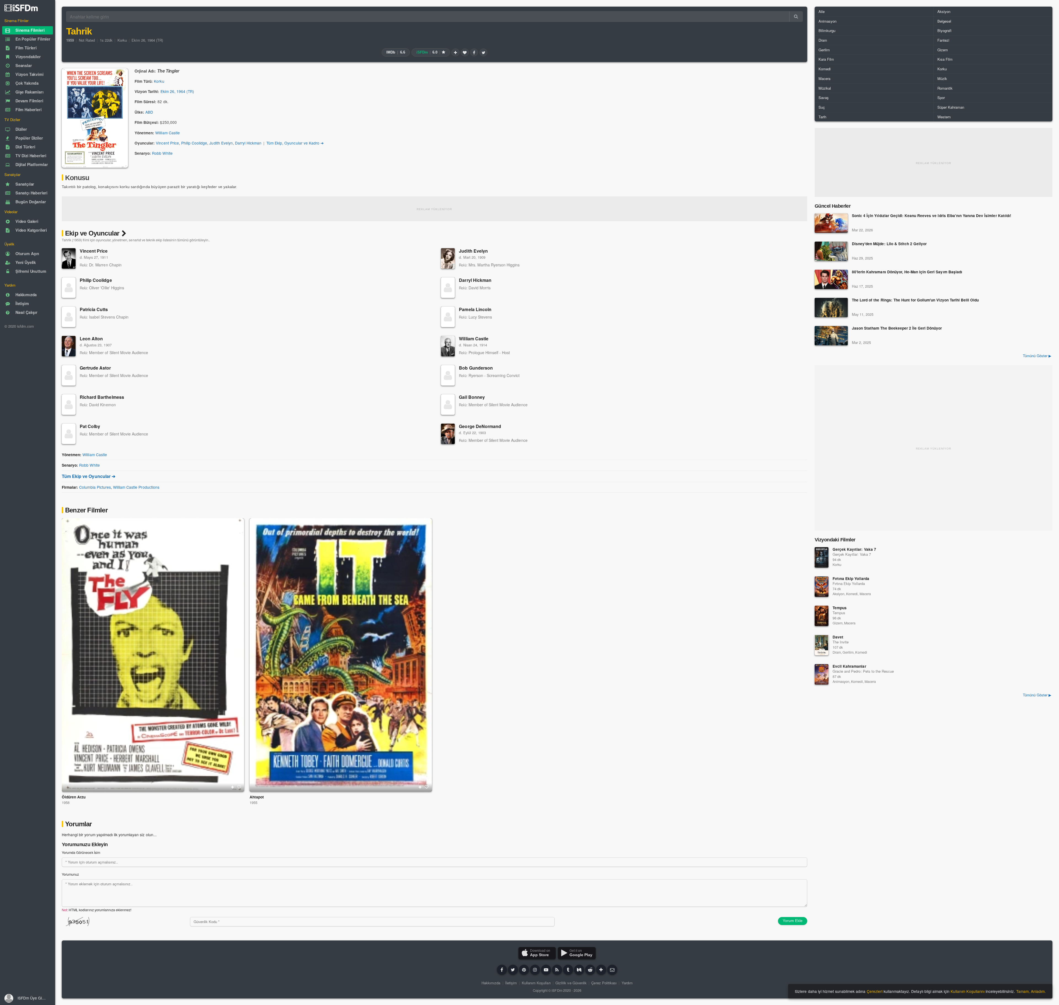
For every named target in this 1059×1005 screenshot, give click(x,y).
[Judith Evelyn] (448, 258)
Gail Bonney (472, 397)
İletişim (511, 982)
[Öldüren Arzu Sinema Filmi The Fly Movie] (153, 655)
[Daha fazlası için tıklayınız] (601, 970)
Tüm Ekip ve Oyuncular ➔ (88, 476)
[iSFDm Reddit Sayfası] (590, 970)
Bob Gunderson (476, 368)
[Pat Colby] (69, 434)
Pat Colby (90, 426)
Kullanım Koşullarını (968, 991)
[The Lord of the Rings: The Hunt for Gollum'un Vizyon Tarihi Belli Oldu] (831, 307)
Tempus (840, 607)
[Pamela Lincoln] (448, 317)
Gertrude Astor (95, 368)
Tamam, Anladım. (1031, 991)
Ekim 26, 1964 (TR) (147, 40)
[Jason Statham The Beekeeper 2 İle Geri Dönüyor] (831, 335)
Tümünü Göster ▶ (1037, 355)
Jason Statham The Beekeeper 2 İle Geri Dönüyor (897, 328)
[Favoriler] (465, 52)
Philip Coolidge (194, 143)
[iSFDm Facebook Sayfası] (502, 970)
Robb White (162, 153)
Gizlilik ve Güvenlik (571, 982)
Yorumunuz (70, 874)
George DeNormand (480, 426)
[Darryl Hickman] (448, 287)
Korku (122, 40)
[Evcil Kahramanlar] (821, 674)
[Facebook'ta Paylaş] (474, 52)
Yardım (627, 982)
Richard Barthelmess (102, 397)
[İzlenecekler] (455, 52)
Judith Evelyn (220, 143)
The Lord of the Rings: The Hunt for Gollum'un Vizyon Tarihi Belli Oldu (915, 300)
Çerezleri (874, 991)
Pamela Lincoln (475, 309)
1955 (253, 802)
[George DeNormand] (448, 434)
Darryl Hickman (248, 143)
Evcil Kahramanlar (849, 666)
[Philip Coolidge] (69, 287)
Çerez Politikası (604, 982)
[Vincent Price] (69, 258)
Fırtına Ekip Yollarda (851, 578)
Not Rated (87, 40)
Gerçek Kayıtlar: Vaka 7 (854, 549)
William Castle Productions (136, 487)
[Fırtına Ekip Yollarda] (821, 586)
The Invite (841, 642)
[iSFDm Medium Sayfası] (579, 970)
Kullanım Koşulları (536, 982)
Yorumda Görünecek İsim (81, 852)
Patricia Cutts (94, 309)
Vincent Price (167, 143)
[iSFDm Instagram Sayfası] (535, 970)
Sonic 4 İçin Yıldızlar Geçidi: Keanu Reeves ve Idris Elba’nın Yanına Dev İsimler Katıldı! (931, 215)
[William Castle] (448, 346)
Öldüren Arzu (73, 797)
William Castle (167, 132)
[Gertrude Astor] (69, 375)
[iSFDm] (21, 8)
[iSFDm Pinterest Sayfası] (524, 970)
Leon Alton (91, 338)
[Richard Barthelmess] (69, 404)
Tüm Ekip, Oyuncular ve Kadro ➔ (295, 143)
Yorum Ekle (793, 920)
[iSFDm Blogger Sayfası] (557, 970)
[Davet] (821, 645)
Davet (838, 637)
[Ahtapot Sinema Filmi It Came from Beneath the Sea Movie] (341, 655)
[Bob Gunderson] (448, 375)
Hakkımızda (491, 982)
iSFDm (557, 990)
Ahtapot (257, 797)
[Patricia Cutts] (69, 317)
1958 (65, 802)
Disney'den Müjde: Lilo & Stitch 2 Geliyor (889, 244)
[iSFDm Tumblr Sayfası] (568, 970)
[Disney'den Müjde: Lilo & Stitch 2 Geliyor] (831, 251)
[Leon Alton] (69, 346)
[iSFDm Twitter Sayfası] (513, 970)
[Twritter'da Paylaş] (483, 52)
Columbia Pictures (95, 487)
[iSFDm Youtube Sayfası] (546, 970)
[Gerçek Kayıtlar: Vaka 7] (821, 557)
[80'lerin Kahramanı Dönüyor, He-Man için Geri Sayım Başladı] (831, 279)
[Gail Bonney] (448, 404)
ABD (149, 112)
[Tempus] (821, 616)
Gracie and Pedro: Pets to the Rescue (863, 671)
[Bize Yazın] (612, 970)
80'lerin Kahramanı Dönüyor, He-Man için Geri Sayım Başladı (907, 272)
